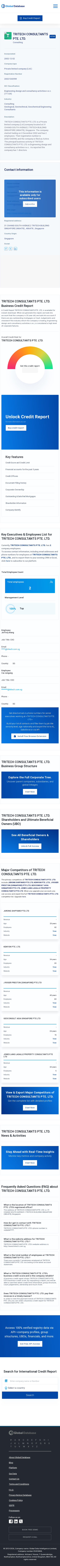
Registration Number (13, 74)
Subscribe (30, 204)
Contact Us (14, 1478)
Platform (13, 1467)
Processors (14, 1510)
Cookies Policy (16, 1500)
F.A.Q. (11, 1489)
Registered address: (13, 220)
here (8, 560)
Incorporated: (10, 54)
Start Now (30, 791)
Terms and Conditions (19, 1484)
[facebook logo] (6, 248)
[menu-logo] (13, 6)
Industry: (8, 99)
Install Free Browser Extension (32, 736)
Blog (11, 1462)
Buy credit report (16, 427)
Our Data (13, 1473)
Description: (9, 117)
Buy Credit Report (31, 18)
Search (30, 1395)
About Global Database (19, 1457)
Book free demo (30, 1529)
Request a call (30, 1537)
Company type (10, 64)
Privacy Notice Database (20, 1495)
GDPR (11, 1505)
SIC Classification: (12, 86)
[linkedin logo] (15, 248)
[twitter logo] (10, 248)
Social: (7, 243)
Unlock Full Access (30, 846)
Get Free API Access (30, 1343)
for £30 (30, 370)
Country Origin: (10, 233)
